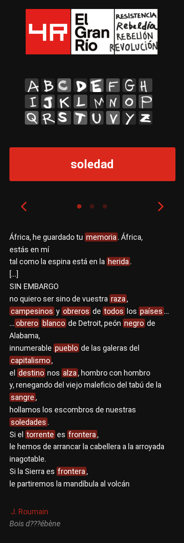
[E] (97, 85)
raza (118, 298)
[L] (80, 101)
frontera (82, 434)
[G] (129, 85)
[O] (129, 101)
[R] (48, 118)
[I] (32, 101)
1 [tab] (79, 206)
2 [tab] (92, 206)
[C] (64, 85)
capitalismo (30, 360)
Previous (23, 206)
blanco (53, 323)
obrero (27, 323)
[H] (145, 85)
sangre (22, 397)
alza (70, 372)
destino (31, 372)
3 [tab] (105, 206)
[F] (113, 85)
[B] (48, 85)
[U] (97, 118)
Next (160, 206)
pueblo (66, 347)
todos (114, 311)
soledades (28, 422)
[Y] (129, 118)
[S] (64, 118)
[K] (64, 101)
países (151, 311)
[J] (48, 101)
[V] (113, 118)
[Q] (32, 118)
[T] (80, 118)
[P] (145, 101)
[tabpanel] (92, 380)
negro (134, 323)
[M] (97, 101)
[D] (80, 85)
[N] (113, 101)
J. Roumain (29, 511)
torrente (40, 434)
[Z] (145, 118)
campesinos (32, 311)
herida (118, 261)
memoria (101, 237)
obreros (76, 311)
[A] (32, 85)
